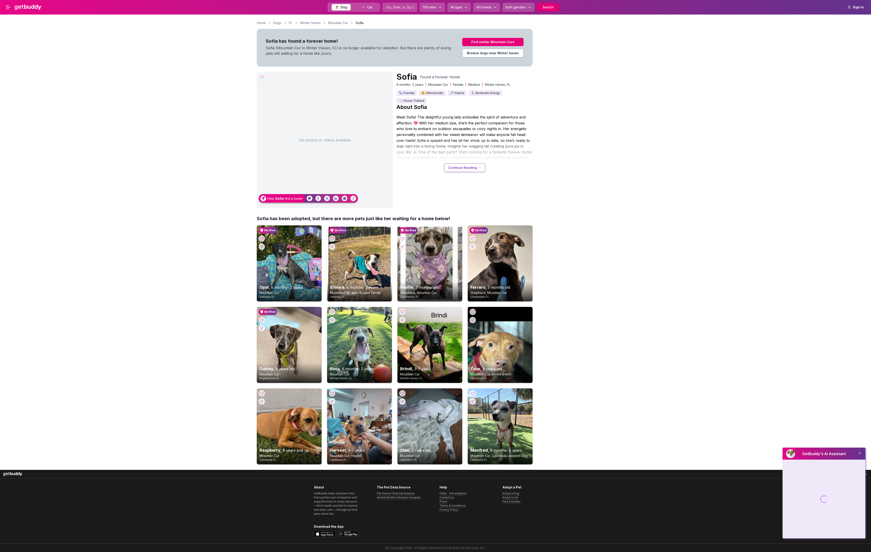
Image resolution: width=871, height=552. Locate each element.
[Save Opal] (262, 238)
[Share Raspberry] (262, 401)
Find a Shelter (511, 501)
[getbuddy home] (12, 474)
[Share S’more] (332, 247)
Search (548, 7)
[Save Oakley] (262, 320)
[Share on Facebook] (318, 198)
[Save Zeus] (473, 312)
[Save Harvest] (332, 393)
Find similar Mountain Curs (492, 42)
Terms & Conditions (453, 505)
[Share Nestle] (402, 247)
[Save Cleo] (402, 393)
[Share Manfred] (473, 401)
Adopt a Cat (510, 497)
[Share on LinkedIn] (336, 198)
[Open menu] (8, 7)
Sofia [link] (359, 23)
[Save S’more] (332, 238)
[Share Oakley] (262, 328)
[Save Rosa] (332, 312)
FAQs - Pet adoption (453, 493)
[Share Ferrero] (473, 247)
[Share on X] (327, 198)
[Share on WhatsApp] (309, 198)
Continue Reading (462, 168)
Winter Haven (310, 23)
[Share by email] (344, 198)
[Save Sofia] (262, 77)
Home (261, 23)
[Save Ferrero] (473, 238)
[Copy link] (353, 198)
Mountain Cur (338, 23)
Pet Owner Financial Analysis (396, 493)
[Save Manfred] (473, 393)
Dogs (277, 23)
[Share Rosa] (332, 320)
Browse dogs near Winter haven (493, 53)
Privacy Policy (449, 509)
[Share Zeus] (473, 320)
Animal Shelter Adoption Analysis (399, 497)
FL (290, 23)
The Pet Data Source (394, 487)
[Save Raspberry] (262, 393)
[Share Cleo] (402, 401)
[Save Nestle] (402, 238)
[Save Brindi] (402, 312)
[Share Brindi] (402, 320)
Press (443, 501)
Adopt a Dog (510, 493)
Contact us (447, 497)
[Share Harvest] (332, 401)
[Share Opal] (262, 247)
